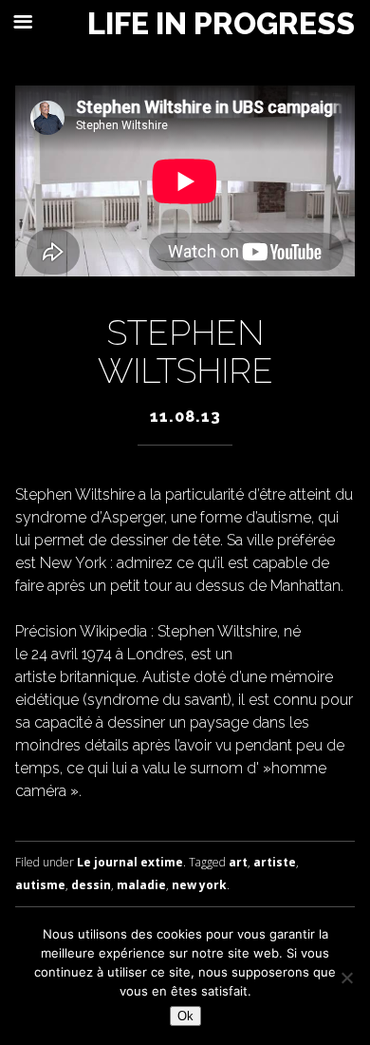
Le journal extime (130, 862)
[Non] (346, 977)
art (238, 862)
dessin (91, 885)
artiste (274, 862)
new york (199, 885)
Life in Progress (221, 24)
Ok (185, 1016)
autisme (40, 885)
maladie (141, 885)
